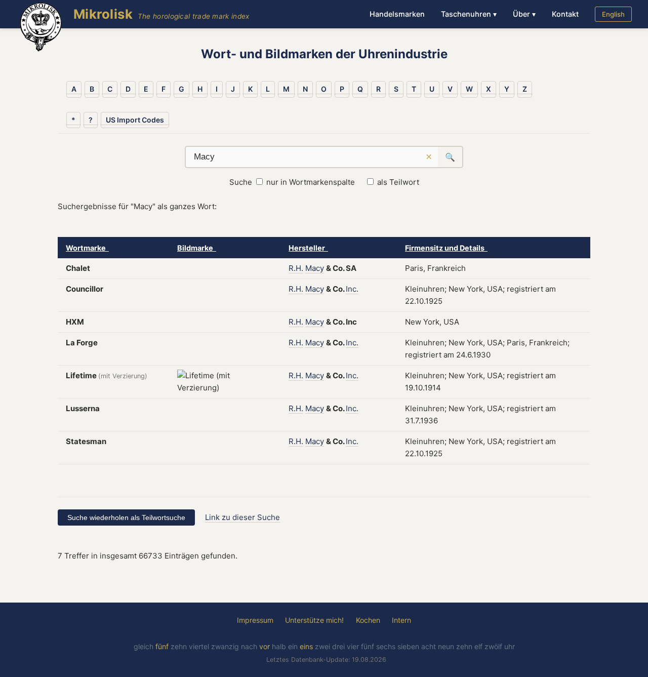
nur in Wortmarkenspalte (310, 182)
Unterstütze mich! (314, 620)
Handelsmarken (397, 14)
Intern (401, 620)
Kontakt (565, 14)
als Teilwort (398, 182)
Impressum (255, 620)
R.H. (296, 268)
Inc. (352, 289)
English (613, 14)
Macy (314, 268)
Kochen (368, 620)
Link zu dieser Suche (242, 517)
